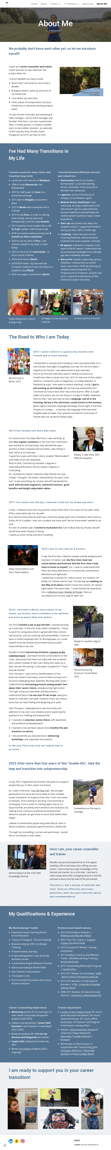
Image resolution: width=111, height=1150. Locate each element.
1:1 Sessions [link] (70, 3)
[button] (5, 1145)
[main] (55, 24)
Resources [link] (88, 3)
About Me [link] (102, 3)
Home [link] (34, 3)
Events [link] (54, 3)
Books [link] (44, 3)
